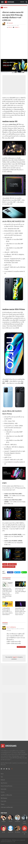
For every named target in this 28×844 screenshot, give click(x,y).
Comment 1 (16, 27)
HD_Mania (17, 832)
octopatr (3, 821)
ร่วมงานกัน (3, 801)
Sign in (22, 1)
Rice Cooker (24, 822)
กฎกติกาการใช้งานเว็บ (6, 795)
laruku (3, 832)
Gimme (10, 821)
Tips (2, 776)
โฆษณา (3, 804)
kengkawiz (17, 821)
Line (25, 572)
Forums (3, 792)
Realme (5, 564)
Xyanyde (10, 23)
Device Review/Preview (6, 786)
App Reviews (4, 783)
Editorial (3, 779)
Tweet (18, 572)
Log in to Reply (21, 646)
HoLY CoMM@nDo (11, 627)
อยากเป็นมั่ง (24, 832)
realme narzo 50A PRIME (9, 566)
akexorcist (10, 832)
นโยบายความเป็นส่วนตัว (7, 807)
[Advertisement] (14, 44)
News (5, 7)
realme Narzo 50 (12, 564)
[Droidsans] (9, 2)
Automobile (3, 789)
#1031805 (9, 630)
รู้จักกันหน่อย (4, 798)
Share (11, 572)
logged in (15, 657)
